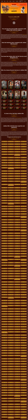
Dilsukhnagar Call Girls (17, 227)
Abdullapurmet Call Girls (4, 141)
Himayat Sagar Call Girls (17, 273)
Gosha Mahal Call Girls (17, 253)
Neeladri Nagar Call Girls (4, 398)
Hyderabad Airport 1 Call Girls (17, 279)
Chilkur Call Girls (4, 211)
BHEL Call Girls (17, 184)
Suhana (17, 85)
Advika (11, 85)
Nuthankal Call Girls (11, 409)
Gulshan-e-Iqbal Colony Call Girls (4, 259)
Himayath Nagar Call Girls (23, 273)
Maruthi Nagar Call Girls (4, 366)
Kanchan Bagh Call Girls (17, 305)
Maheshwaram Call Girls (4, 355)
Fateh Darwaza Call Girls (17, 238)
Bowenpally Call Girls (17, 195)
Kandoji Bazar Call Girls (23, 305)
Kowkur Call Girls (11, 329)
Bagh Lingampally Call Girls (11, 168)
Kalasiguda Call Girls (23, 300)
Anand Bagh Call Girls (4, 154)
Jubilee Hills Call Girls (24, 34)
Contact (14, 1)
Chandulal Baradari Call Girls (11, 203)
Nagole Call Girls (23, 387)
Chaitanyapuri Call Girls (4, 200)
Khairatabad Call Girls (17, 316)
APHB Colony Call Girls (23, 157)
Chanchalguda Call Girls (17, 200)
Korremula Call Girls (4, 326)
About (4, 1)
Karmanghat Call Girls (4, 311)
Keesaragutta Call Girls (4, 316)
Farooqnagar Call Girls (11, 238)
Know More (4, 104)
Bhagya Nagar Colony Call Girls (23, 181)
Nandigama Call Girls (17, 392)
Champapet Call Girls (11, 200)
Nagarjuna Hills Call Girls (10, 387)
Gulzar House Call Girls (11, 259)
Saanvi (24, 95)
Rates (7, 1)
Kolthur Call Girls (23, 321)
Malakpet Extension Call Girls (23, 355)
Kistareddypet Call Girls (4, 321)
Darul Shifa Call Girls (11, 219)
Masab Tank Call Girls (17, 366)
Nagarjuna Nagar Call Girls (17, 387)
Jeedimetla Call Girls (4, 294)
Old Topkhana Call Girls (11, 414)
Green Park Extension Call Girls (17, 256)
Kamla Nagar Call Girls (11, 305)
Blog (25, 1)
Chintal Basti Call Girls (17, 211)
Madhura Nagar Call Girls (10, 350)
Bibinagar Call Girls (23, 187)
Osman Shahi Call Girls (23, 414)
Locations (17, 1)
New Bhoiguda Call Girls (23, 398)
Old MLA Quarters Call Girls (4, 414)
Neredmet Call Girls (17, 398)
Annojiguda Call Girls (17, 157)
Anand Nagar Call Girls (11, 154)
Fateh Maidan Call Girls (23, 238)
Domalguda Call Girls (23, 227)
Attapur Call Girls (10, 162)
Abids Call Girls (10, 141)
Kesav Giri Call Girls (11, 316)
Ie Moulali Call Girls (4, 284)
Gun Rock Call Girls (17, 259)
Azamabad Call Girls (24, 162)
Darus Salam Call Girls (17, 219)
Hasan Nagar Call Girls (17, 268)
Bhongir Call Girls (11, 187)
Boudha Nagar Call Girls (10, 195)
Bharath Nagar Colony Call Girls (10, 184)
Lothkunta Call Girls (17, 345)
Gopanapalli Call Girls (11, 253)
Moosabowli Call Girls (11, 376)
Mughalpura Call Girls (4, 382)
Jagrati (17, 95)
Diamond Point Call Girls (4, 227)
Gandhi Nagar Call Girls (4, 248)
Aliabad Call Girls (17, 146)
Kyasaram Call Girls (4, 337)
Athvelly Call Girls (4, 162)
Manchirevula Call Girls (23, 361)
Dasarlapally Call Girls (23, 219)
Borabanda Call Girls (4, 195)
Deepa (24, 85)
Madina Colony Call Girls (23, 350)
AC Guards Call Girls (17, 141)
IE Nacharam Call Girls (11, 284)
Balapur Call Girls (4, 173)
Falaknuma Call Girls (4, 238)
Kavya (4, 85)
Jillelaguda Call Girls (17, 294)
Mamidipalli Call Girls (17, 361)
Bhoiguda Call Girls (23, 184)
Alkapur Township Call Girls (23, 146)
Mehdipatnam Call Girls (11, 371)
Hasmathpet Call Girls (23, 268)
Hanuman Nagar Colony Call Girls (17, 265)
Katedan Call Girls (23, 311)
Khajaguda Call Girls (24, 316)
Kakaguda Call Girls (11, 300)
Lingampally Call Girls (11, 345)
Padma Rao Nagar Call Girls (23, 417)
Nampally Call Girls (4, 392)
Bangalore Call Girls (21, 1)
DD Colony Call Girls (17, 222)
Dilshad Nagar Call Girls (10, 227)
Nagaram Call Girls (4, 387)
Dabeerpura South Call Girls (23, 216)
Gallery (10, 1)
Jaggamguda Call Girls (17, 289)
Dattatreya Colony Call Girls (4, 222)
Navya (11, 95)
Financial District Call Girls (4, 243)
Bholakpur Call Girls (4, 187)
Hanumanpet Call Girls (4, 268)
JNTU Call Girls (23, 294)
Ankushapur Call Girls (11, 157)
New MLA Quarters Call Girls (23, 401)
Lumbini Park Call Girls (23, 345)
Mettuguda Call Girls (17, 371)
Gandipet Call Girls (17, 248)
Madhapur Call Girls (4, 350)
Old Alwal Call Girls (17, 409)
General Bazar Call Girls (23, 248)
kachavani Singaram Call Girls (10, 297)
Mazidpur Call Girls (23, 366)
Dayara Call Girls (11, 222)
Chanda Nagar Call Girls (23, 200)
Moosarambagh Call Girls (23, 376)
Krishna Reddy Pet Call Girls (4, 332)
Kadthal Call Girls (4, 300)
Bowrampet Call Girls (23, 195)
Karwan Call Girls (11, 311)
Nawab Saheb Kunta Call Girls (17, 395)
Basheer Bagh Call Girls (17, 178)
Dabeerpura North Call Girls (17, 216)
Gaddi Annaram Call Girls (17, 243)
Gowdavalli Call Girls (24, 253)
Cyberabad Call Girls (11, 216)
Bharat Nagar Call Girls (4, 184)
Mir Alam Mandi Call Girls (23, 371)
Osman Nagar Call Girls (17, 414)
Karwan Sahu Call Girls (17, 311)
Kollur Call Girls (17, 321)
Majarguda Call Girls (11, 355)
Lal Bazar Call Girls (23, 337)
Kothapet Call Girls (17, 326)
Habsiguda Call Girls (24, 262)
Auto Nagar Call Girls (17, 162)
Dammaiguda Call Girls (4, 219)
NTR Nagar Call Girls (4, 409)
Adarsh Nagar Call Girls (23, 141)
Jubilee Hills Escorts (15, 62)
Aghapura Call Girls (4, 146)
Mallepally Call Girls (11, 361)
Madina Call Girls (17, 350)
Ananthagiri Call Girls (23, 154)
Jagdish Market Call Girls (10, 289)
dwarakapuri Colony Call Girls (23, 230)
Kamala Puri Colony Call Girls (4, 305)
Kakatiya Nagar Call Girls (17, 300)
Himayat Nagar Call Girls (10, 273)
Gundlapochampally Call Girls (23, 259)
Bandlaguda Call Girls (23, 173)
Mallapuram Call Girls (4, 361)
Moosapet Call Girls (17, 376)
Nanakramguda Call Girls (10, 392)
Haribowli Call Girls (11, 268)
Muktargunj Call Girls (11, 382)
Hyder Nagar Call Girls (11, 278)
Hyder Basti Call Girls (4, 278)
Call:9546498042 (14, 6)
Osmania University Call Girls (11, 417)
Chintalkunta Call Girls (23, 211)
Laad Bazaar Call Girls (11, 337)
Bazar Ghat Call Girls (24, 178)
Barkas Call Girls (4, 178)
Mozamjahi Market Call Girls (23, 379)
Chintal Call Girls (10, 211)
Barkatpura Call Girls (11, 178)
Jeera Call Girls (10, 294)
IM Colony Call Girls (24, 284)
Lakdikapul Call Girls (17, 337)
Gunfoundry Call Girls (4, 262)
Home (2, 1)
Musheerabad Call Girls (23, 382)
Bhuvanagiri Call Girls (17, 187)
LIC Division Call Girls (4, 345)
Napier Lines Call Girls (23, 392)
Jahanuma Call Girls (24, 289)
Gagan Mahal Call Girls (23, 243)
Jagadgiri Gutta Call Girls (4, 289)
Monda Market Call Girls (4, 376)
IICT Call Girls (17, 284)
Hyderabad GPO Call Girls (23, 278)
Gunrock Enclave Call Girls (10, 262)
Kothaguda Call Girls (11, 326)
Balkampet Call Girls (11, 173)
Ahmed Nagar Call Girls (11, 146)
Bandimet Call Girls (17, 173)
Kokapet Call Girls (11, 321)
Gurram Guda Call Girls (17, 262)
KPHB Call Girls (17, 329)
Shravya (4, 95)
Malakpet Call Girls (17, 355)
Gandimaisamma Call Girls (10, 248)
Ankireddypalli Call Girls (4, 157)
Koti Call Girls (4, 329)
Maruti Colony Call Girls (11, 366)
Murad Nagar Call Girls (17, 382)
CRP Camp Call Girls (4, 216)
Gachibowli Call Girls (11, 243)
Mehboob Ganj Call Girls (4, 371)
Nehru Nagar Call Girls (11, 398)
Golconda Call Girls (4, 253)
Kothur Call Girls (23, 326)
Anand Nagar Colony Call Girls (17, 154)
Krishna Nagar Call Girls (23, 329)
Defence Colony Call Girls (23, 222)
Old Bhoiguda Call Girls (23, 409)
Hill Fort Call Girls (4, 273)
